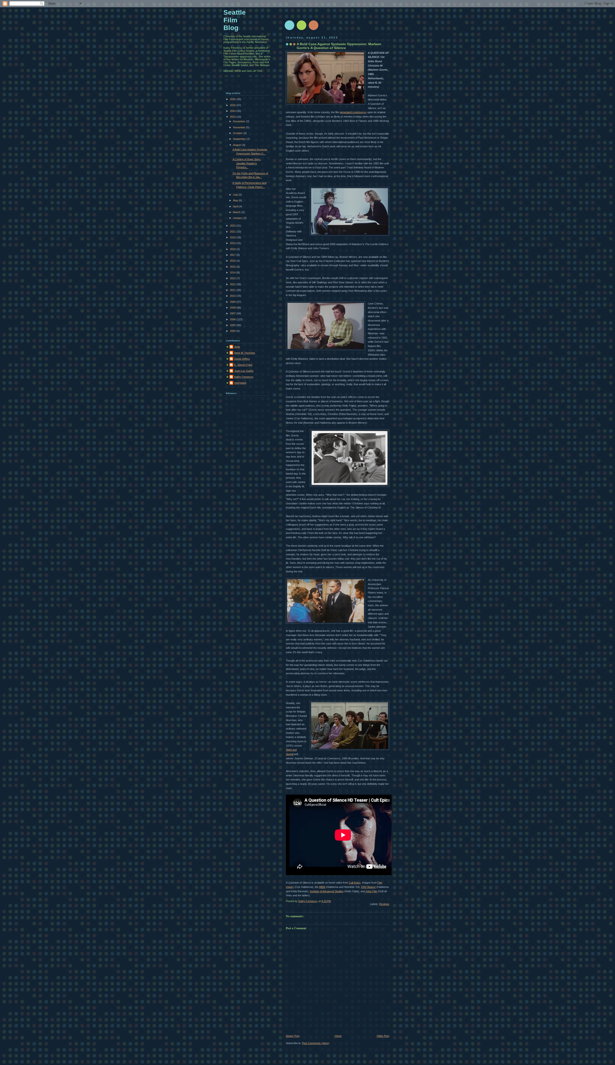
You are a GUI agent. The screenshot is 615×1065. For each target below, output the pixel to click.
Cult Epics (355, 882)
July (236, 194)
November (239, 127)
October (238, 133)
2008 (233, 307)
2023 (233, 116)
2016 (233, 260)
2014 (233, 272)
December (239, 121)
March (237, 212)
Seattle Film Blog (234, 20)
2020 (233, 237)
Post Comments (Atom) (315, 1043)
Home (338, 1035)
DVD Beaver (368, 886)
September (239, 138)
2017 (233, 255)
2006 (233, 319)
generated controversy (353, 112)
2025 (233, 105)
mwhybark (240, 382)
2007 (233, 313)
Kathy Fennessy (243, 376)
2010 (233, 295)
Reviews (384, 904)
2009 (233, 301)
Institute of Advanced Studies (327, 891)
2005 (233, 325)
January (238, 218)
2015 (233, 266)
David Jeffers (242, 358)
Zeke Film (371, 891)
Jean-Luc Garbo (243, 370)
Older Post (383, 1035)
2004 (233, 330)
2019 (233, 243)
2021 (233, 231)
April (236, 206)
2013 (233, 278)
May (236, 200)
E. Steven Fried (243, 364)
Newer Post (293, 1035)
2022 (233, 225)
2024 (233, 111)
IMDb (322, 886)
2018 (233, 249)
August (237, 144)
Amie (237, 346)
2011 (233, 290)
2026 (233, 99)
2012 (233, 284)
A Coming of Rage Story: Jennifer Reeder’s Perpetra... (247, 163)
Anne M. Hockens (244, 352)
